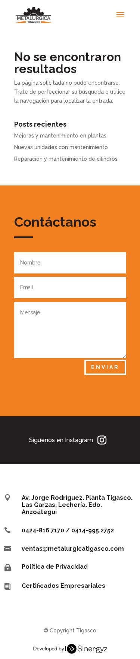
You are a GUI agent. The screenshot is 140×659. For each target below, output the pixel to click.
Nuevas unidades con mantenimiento (61, 147)
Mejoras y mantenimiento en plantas (60, 136)
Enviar (105, 367)
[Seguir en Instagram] (102, 440)
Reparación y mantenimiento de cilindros (66, 159)
